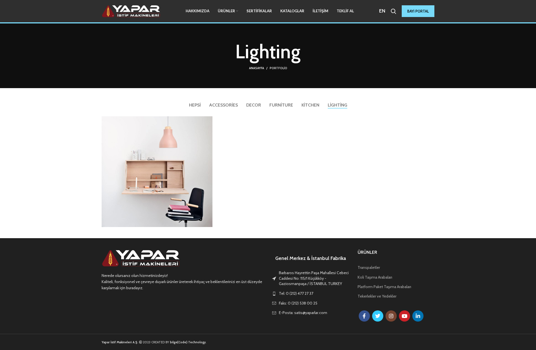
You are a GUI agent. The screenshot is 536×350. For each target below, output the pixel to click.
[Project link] (157, 171)
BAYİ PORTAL (418, 11)
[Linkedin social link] (417, 316)
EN (382, 11)
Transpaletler (369, 267)
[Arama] (393, 11)
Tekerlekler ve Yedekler (377, 296)
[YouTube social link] (404, 316)
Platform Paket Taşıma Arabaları (384, 286)
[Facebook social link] (364, 316)
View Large (208, 120)
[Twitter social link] (377, 316)
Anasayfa (256, 68)
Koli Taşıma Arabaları (375, 277)
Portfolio (278, 68)
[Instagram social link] (391, 316)
